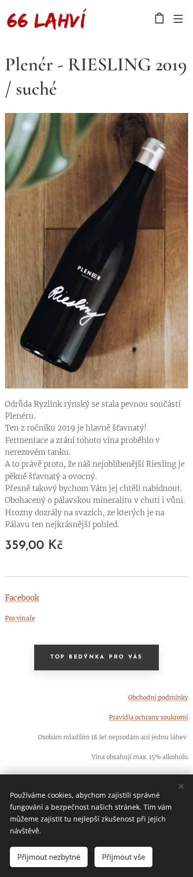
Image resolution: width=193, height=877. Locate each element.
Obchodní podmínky (158, 697)
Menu (178, 18)
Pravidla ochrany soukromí (148, 717)
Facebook (22, 598)
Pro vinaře (20, 618)
